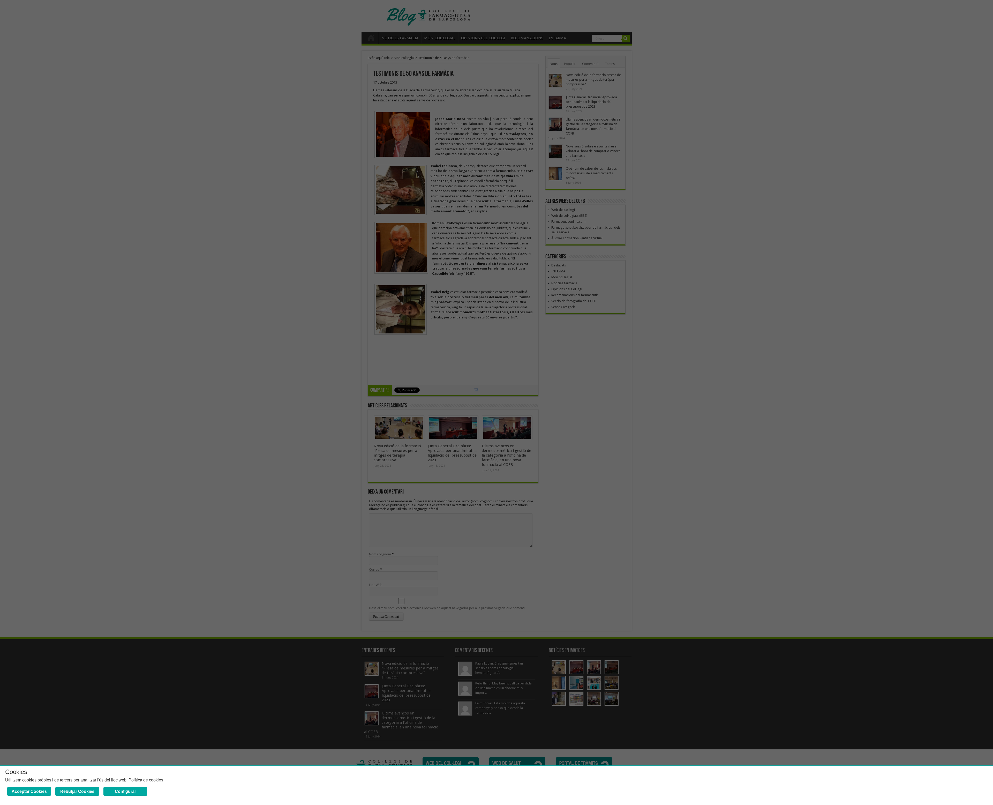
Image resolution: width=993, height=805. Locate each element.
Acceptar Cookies (29, 791)
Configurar (125, 791)
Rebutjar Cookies (77, 791)
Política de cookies (146, 780)
